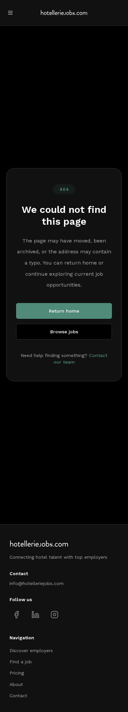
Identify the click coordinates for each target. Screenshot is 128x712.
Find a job (21, 661)
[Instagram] (54, 614)
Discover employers (31, 650)
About (16, 684)
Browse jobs (64, 331)
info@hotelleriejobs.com (37, 583)
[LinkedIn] (35, 614)
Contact (18, 695)
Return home (64, 311)
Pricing (17, 672)
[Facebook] (17, 614)
